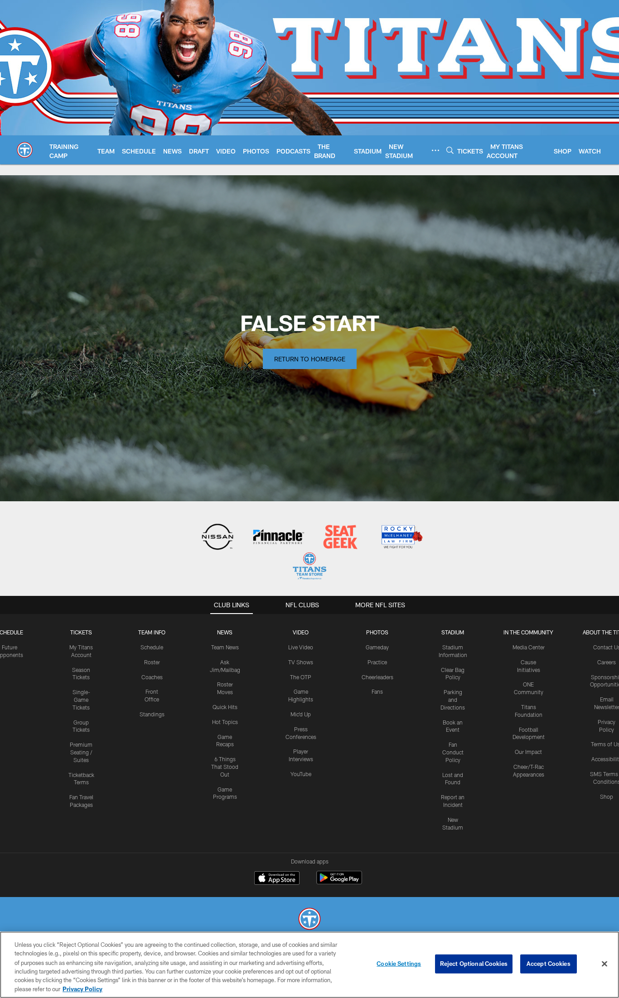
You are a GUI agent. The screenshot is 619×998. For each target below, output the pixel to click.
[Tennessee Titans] (309, 920)
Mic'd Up (300, 714)
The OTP (300, 677)
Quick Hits (225, 707)
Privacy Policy (82, 988)
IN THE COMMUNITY (528, 632)
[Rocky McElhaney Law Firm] (401, 537)
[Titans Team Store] (309, 567)
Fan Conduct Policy (453, 752)
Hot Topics (225, 722)
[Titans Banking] (279, 537)
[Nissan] (217, 537)
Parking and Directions (452, 699)
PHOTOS (377, 632)
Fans (377, 691)
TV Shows (300, 662)
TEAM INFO (151, 632)
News (224, 632)
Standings (152, 714)
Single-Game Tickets (81, 699)
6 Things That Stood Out (224, 766)
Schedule (151, 647)
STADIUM (452, 632)
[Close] (604, 964)
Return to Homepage (309, 359)
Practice (377, 662)
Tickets (81, 632)
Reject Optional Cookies (474, 963)
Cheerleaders (377, 677)
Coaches (152, 677)
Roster (152, 662)
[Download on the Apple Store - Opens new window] (276, 879)
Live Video (300, 647)
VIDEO (301, 632)
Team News (225, 647)
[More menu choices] (435, 150)
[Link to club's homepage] (25, 150)
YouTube (300, 774)
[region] (309, 964)
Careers (606, 662)
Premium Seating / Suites (81, 752)
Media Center (529, 647)
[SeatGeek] (340, 537)
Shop (606, 796)
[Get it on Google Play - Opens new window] (339, 882)
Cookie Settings (399, 963)
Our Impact (528, 751)
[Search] (450, 150)
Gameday (377, 647)
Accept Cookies (549, 963)
